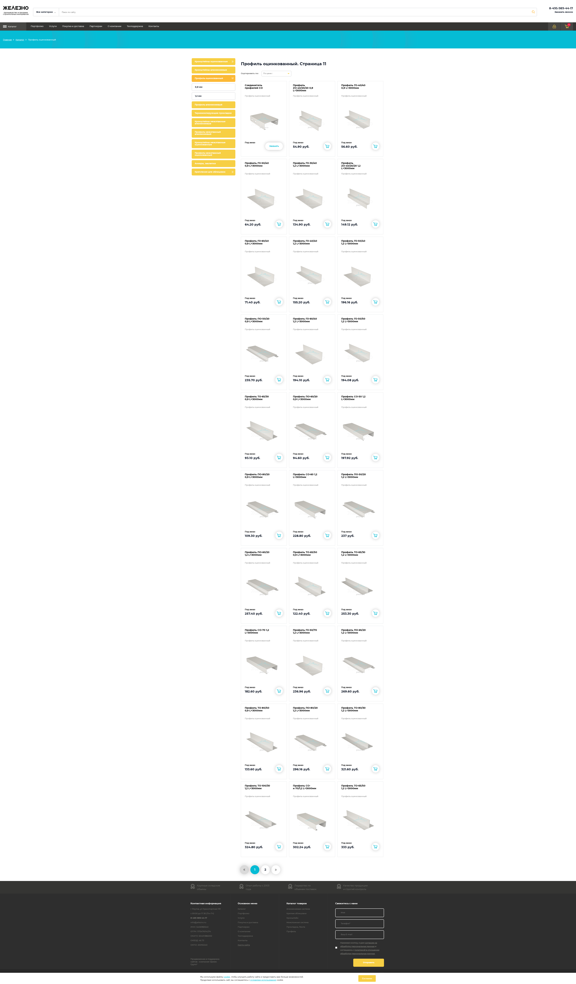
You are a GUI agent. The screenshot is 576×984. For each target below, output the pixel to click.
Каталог (12, 27)
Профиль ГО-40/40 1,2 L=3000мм (305, 242)
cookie (227, 977)
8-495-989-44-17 (561, 8)
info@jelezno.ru (198, 922)
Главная (7, 40)
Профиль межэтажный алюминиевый (208, 133)
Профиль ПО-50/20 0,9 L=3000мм (257, 320)
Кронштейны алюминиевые (211, 70)
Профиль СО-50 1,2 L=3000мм (353, 398)
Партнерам (96, 26)
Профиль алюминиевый (208, 105)
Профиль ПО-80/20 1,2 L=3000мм (305, 709)
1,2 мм (198, 96)
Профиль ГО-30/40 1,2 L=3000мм (305, 164)
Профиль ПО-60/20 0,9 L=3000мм (305, 398)
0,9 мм (198, 87)
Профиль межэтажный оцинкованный (208, 154)
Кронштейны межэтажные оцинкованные (210, 144)
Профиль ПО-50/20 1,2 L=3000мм (353, 475)
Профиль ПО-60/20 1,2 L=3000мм (257, 553)
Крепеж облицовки (296, 913)
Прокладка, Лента (295, 927)
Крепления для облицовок (210, 172)
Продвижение (197, 959)
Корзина (569, 24)
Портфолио (37, 26)
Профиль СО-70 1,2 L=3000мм (257, 631)
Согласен (367, 978)
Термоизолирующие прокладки (213, 113)
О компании (114, 26)
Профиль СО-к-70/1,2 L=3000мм (304, 787)
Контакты (153, 26)
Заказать (274, 146)
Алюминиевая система (298, 909)
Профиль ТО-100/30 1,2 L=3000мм (257, 787)
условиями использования (263, 980)
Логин (554, 26)
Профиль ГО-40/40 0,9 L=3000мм (353, 86)
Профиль (291, 931)
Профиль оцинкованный (209, 78)
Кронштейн (292, 918)
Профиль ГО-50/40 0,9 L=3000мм (257, 164)
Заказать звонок (564, 12)
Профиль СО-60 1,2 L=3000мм (305, 475)
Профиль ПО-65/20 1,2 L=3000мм (353, 631)
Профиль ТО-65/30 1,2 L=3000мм (353, 553)
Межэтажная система (297, 922)
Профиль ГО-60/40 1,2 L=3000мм (305, 320)
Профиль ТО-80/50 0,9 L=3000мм (257, 709)
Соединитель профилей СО (254, 86)
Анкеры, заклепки (205, 164)
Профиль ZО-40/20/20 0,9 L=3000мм (303, 88)
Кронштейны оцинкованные (211, 62)
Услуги (53, 26)
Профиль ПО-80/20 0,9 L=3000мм (257, 475)
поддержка (213, 959)
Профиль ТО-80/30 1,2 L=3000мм (353, 709)
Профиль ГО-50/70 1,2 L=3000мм (305, 631)
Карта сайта (244, 945)
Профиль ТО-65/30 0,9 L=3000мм (257, 398)
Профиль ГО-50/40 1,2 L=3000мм (353, 242)
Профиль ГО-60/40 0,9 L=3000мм (257, 242)
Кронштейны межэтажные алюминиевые (210, 123)
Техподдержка (135, 26)
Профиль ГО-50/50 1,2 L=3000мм (353, 320)
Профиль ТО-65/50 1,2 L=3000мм (353, 787)
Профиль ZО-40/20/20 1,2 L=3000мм (350, 166)
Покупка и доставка (73, 26)
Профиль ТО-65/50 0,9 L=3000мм (305, 553)
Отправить (368, 963)
